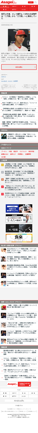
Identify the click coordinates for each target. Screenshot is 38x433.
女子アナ (14, 9)
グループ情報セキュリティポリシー (21, 409)
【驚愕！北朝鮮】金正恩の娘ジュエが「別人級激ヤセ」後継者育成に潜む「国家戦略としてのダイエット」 (20, 180)
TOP (30, 2)
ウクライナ (23, 151)
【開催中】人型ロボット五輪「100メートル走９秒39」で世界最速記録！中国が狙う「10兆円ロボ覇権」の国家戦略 (22, 136)
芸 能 (4, 6)
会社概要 (10, 409)
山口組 (3, 157)
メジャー (10, 81)
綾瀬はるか (4, 154)
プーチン (4, 151)
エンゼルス (4, 81)
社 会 (23, 6)
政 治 (33, 6)
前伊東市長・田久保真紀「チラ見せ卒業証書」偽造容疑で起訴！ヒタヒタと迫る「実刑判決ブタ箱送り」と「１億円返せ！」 (20, 173)
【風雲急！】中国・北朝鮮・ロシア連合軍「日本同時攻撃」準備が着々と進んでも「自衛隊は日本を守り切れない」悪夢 (20, 166)
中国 (10, 151)
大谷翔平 (15, 81)
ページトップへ (19, 400)
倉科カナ (13, 154)
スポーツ (14, 6)
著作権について (23, 411)
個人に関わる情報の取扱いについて (10, 411)
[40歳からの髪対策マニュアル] (19, 212)
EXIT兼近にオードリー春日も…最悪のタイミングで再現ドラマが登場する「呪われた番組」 (29, 87)
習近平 (16, 151)
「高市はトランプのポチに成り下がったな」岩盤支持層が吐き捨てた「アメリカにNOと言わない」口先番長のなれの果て (20, 187)
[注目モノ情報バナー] (19, 232)
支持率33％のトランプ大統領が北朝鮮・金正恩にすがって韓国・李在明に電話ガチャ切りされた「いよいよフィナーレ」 (20, 195)
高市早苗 (31, 151)
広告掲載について (32, 411)
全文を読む (19, 67)
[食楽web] (19, 242)
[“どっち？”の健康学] (19, 222)
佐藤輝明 (28, 154)
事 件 (4, 9)
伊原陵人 (20, 154)
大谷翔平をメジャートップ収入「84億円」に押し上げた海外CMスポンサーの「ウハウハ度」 (8, 87)
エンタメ (24, 9)
